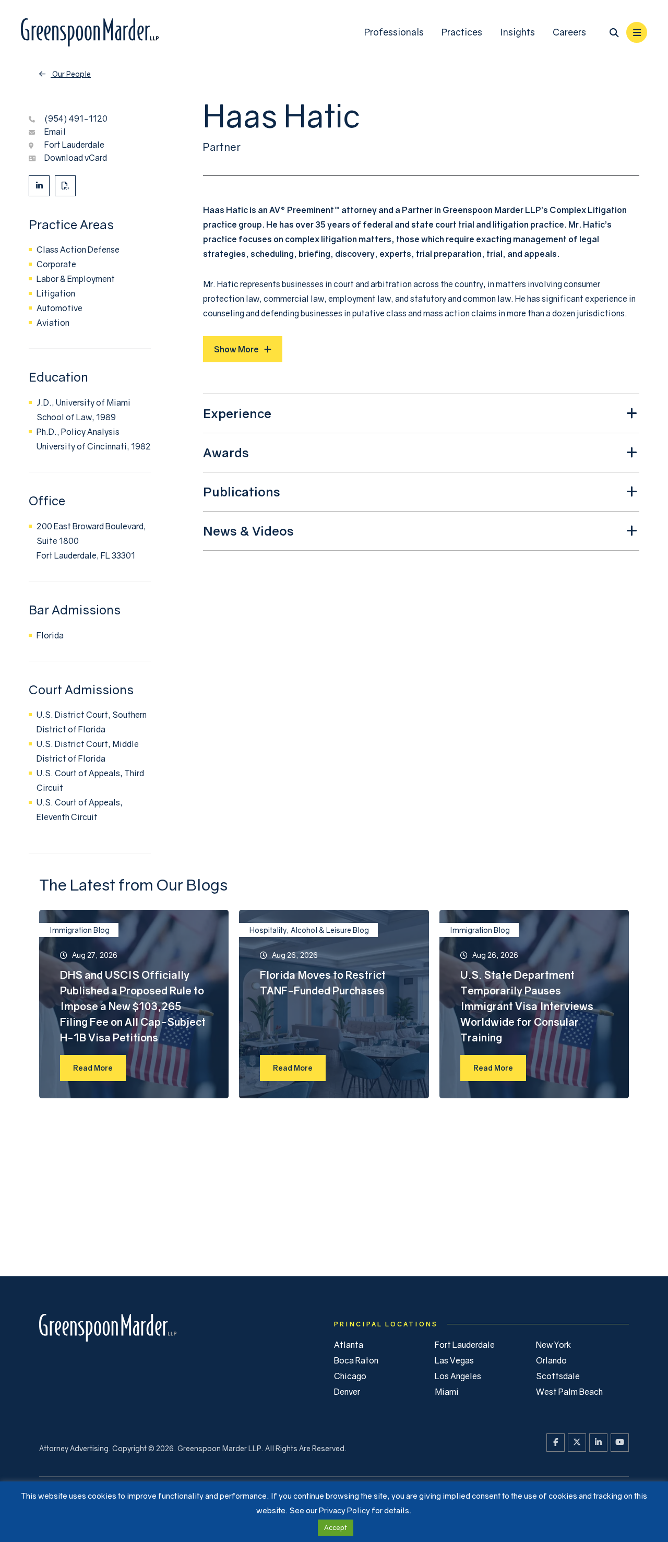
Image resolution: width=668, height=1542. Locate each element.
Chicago (350, 1376)
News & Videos (248, 530)
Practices (462, 32)
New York (553, 1344)
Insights (517, 32)
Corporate (56, 264)
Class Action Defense (78, 249)
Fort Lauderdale (74, 144)
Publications (241, 491)
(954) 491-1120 (76, 118)
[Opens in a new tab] (39, 185)
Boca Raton (356, 1360)
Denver (347, 1391)
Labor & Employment (76, 279)
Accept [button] (335, 1527)
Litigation (56, 293)
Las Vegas (454, 1360)
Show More (236, 349)
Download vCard (75, 157)
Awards (226, 452)
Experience (237, 413)
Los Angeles (458, 1376)
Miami (447, 1391)
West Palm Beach (569, 1391)
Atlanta (348, 1344)
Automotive (59, 308)
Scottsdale (558, 1376)
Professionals (394, 32)
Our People (71, 73)
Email (55, 131)
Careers (569, 32)
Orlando (551, 1360)
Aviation (53, 322)
